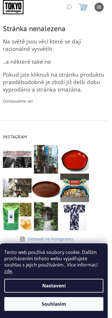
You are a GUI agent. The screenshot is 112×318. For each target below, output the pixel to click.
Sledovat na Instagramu (50, 239)
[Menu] (99, 7)
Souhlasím (54, 304)
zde (8, 271)
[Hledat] (69, 7)
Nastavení (54, 286)
